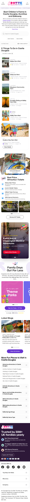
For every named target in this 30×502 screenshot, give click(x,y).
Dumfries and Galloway (15, 8)
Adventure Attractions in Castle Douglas (12, 365)
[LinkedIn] (8, 467)
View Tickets (11, 38)
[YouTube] (24, 467)
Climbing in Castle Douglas (10, 371)
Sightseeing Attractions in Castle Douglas (12, 405)
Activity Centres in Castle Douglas (12, 369)
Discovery (5, 478)
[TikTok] (13, 467)
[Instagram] (18, 467)
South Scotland (4, 8)
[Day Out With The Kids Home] (15, 3)
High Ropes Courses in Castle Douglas (13, 373)
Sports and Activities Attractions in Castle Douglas (12, 393)
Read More (15, 29)
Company (5, 484)
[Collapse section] (26, 365)
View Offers (19, 38)
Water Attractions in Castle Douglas (10, 399)
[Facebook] (2, 467)
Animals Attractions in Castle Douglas (11, 386)
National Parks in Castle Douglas (11, 376)
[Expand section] (26, 387)
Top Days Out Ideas (8, 472)
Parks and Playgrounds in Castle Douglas (14, 378)
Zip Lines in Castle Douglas (10, 381)
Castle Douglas (26, 8)
